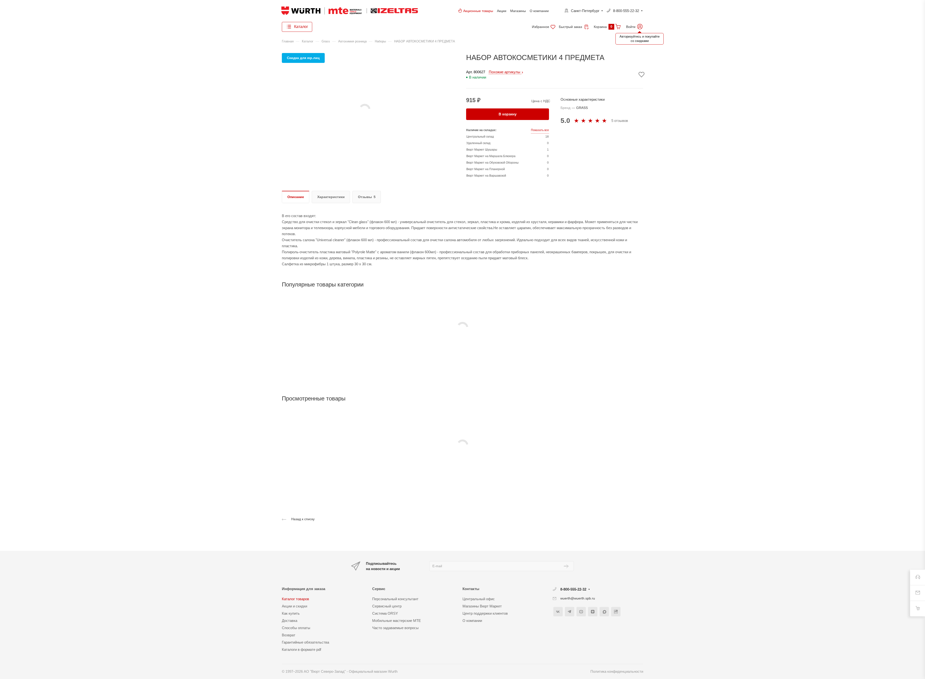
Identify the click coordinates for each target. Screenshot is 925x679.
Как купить (291, 613)
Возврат (288, 635)
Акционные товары (478, 11)
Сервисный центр (387, 606)
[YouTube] (581, 611)
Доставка (289, 621)
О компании (539, 11)
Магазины (518, 11)
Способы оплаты (296, 628)
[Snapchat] (604, 611)
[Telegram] (569, 611)
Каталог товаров (295, 599)
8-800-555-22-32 (626, 11)
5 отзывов (619, 121)
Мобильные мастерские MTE (396, 621)
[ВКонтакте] (558, 611)
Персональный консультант (395, 599)
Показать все (540, 130)
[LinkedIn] (616, 611)
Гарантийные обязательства (305, 642)
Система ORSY (385, 613)
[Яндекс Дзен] (592, 611)
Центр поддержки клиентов (485, 613)
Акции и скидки (294, 606)
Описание (295, 197)
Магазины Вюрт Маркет (482, 606)
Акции (501, 11)
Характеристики (331, 197)
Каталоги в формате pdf (301, 649)
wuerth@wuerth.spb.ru (577, 598)
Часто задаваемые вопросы (395, 628)
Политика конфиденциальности (616, 671)
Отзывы (365, 197)
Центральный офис (478, 599)
